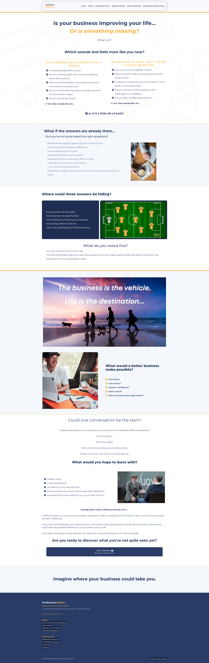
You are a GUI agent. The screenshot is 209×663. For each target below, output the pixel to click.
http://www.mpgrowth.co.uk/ (52, 614)
